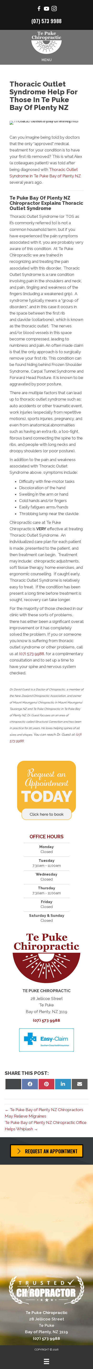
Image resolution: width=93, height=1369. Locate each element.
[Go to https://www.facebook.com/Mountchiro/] (38, 9)
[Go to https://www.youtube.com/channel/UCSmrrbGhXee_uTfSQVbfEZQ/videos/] (46, 9)
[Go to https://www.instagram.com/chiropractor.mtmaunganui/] (54, 9)
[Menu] (46, 1361)
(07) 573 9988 (46, 21)
